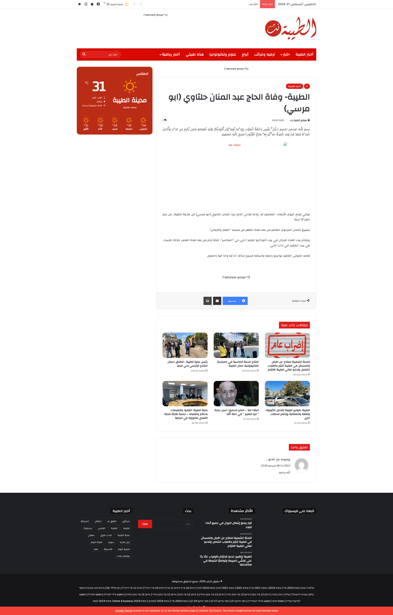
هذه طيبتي (195, 54)
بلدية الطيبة (123, 535)
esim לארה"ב (94, 594)
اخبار (286, 54)
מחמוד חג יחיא (278, 459)
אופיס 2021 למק (225, 588)
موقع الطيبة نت (298, 120)
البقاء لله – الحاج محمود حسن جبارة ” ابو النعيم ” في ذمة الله (237, 412)
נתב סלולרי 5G (114, 588)
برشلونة (88, 528)
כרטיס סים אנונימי (96, 588)
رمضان (91, 535)
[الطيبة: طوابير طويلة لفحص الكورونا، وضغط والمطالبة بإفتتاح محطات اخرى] (287, 393)
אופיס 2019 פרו (291, 588)
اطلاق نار (111, 521)
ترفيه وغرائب (264, 54)
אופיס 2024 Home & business (130, 601)
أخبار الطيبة (304, 54)
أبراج (245, 54)
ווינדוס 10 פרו (189, 588)
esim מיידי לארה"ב (113, 594)
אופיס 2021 (242, 588)
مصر (96, 549)
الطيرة (114, 528)
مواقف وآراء (123, 556)
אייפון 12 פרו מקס (187, 594)
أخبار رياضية (171, 54)
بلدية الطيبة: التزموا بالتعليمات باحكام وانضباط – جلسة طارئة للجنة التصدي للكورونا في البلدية (186, 414)
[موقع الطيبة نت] (290, 28)
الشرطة (85, 521)
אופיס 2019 (275, 588)
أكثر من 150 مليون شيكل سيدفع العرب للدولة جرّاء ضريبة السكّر (222, 4)
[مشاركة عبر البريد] (217, 301)
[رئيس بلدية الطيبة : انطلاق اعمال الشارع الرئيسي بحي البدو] (185, 345)
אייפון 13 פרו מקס (261, 594)
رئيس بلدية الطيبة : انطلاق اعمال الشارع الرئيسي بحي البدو (187, 363)
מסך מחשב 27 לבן (220, 601)
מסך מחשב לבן (238, 601)
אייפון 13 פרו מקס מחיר (238, 594)
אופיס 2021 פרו (259, 588)
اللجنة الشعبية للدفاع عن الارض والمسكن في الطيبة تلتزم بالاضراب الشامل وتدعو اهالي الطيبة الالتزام (289, 365)
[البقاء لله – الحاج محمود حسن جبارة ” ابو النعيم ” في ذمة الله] (236, 393)
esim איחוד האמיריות (259, 601)
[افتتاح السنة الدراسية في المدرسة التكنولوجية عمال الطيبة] (236, 345)
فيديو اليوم (124, 549)
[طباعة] (207, 301)
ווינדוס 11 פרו (173, 588)
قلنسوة (108, 549)
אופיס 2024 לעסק (102, 601)
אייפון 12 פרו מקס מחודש (137, 594)
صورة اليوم (96, 542)
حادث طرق (106, 535)
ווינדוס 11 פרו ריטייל (133, 588)
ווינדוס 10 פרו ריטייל (155, 588)
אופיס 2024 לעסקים (159, 601)
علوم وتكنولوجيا (222, 54)
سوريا (111, 542)
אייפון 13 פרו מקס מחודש (211, 594)
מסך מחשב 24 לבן (199, 601)
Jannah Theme (123, 610)
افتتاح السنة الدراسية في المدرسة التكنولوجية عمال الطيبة (238, 363)
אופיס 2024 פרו (180, 601)
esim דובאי (278, 601)
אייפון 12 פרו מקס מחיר (164, 594)
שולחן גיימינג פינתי (281, 594)
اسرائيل (126, 521)
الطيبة (126, 528)
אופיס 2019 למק (206, 588)
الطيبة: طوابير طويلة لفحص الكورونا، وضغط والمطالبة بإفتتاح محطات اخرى (287, 414)
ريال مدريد (125, 542)
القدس (101, 528)
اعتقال (98, 521)
